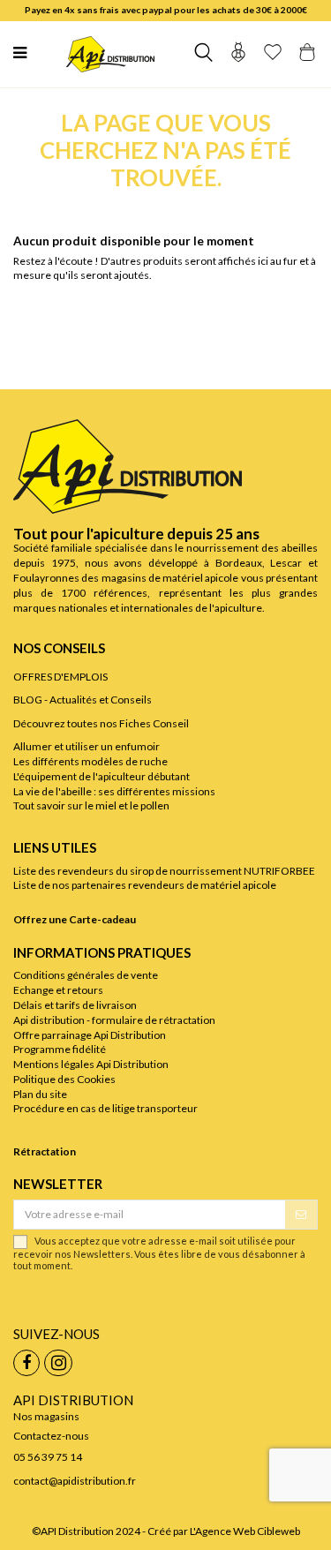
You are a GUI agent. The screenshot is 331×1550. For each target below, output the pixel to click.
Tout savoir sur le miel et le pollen (91, 805)
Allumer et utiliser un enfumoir (86, 746)
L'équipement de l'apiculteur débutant (101, 776)
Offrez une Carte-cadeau (74, 919)
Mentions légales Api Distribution (91, 1064)
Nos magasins (46, 1416)
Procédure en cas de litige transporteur (105, 1108)
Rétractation (44, 1151)
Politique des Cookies (64, 1079)
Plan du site (40, 1094)
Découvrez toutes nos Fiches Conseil (101, 723)
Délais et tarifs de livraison (75, 1005)
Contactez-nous (51, 1435)
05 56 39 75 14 (47, 1456)
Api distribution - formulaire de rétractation (114, 1020)
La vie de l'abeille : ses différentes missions (114, 791)
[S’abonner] (301, 1214)
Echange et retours (58, 990)
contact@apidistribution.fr (74, 1480)
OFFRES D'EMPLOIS (60, 676)
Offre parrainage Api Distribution (89, 1035)
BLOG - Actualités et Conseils (82, 699)
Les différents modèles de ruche (90, 761)
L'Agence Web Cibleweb (245, 1531)
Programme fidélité (59, 1049)
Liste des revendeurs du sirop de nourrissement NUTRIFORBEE (164, 870)
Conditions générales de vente (85, 975)
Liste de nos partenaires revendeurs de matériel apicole (144, 885)
